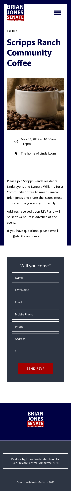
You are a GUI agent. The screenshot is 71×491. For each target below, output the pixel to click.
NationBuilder (39, 482)
